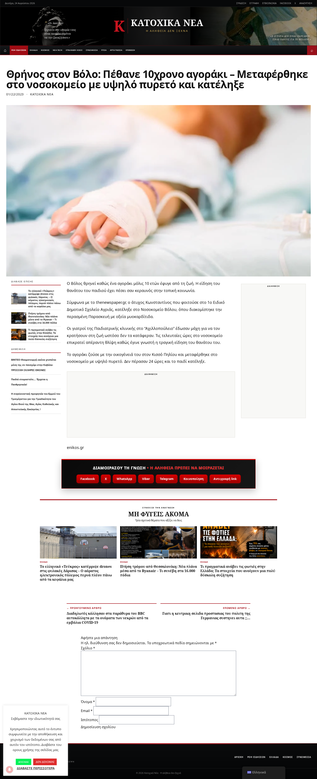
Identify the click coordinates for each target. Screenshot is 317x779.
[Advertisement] (151, 407)
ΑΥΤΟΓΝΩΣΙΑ (116, 50)
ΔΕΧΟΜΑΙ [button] (23, 761)
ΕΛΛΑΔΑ (34, 50)
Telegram (167, 479)
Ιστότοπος (89, 719)
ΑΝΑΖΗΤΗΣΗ (305, 3)
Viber (146, 479)
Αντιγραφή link (225, 479)
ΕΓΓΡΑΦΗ (254, 3)
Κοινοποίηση (194, 479)
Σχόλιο (88, 648)
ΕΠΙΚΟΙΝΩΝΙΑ (269, 3)
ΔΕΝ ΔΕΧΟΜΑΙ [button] (45, 762)
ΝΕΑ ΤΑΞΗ (57, 50)
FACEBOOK (285, 3)
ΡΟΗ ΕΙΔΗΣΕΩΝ (18, 50)
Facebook (87, 479)
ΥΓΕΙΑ (104, 50)
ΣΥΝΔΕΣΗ (241, 3)
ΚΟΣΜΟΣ (45, 50)
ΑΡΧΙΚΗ (238, 757)
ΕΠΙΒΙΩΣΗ (130, 50)
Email (87, 710)
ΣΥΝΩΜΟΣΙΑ (92, 50)
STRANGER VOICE (74, 50)
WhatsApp (124, 479)
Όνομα (88, 701)
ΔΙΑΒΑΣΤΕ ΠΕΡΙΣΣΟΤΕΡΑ (36, 768)
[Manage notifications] (9, 769)
